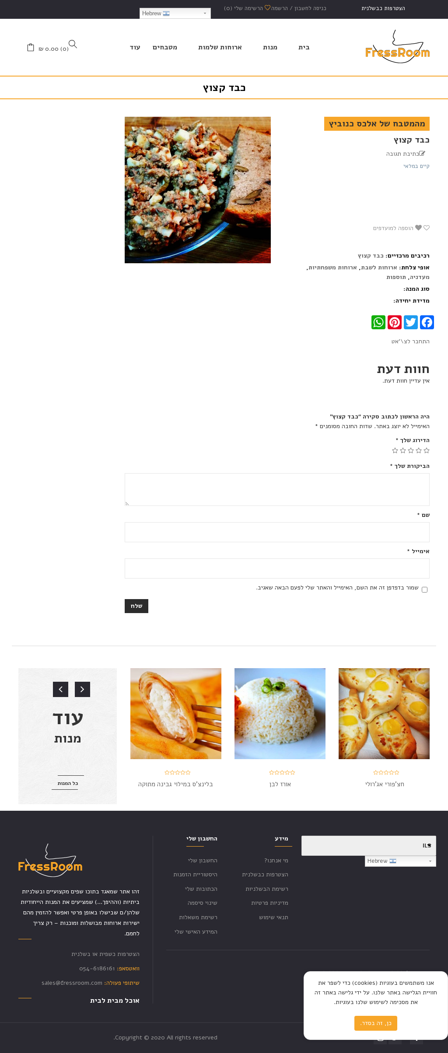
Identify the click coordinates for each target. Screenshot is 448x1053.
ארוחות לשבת (379, 267)
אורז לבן (280, 784)
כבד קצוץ (371, 255)
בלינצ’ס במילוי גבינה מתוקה (175, 784)
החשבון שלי (202, 860)
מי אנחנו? (276, 860)
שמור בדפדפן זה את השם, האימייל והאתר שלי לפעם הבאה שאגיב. (337, 587)
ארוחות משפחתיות (332, 267)
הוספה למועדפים (394, 228)
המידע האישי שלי (196, 931)
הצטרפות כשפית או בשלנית (105, 954)
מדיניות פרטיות (269, 903)
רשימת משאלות (198, 917)
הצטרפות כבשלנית (383, 8)
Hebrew (152, 13)
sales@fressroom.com (72, 983)
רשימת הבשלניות (266, 889)
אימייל (418, 551)
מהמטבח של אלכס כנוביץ (377, 123)
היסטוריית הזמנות (195, 874)
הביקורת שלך (410, 466)
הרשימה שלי (244, 8)
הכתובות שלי (201, 889)
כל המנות (68, 783)
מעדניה (420, 277)
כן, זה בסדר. (376, 1023)
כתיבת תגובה (402, 154)
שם (423, 515)
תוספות (396, 277)
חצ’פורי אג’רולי (384, 784)
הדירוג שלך (413, 440)
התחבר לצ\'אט (411, 341)
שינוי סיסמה (202, 903)
